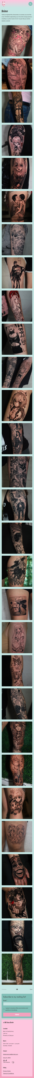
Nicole (12, 1022)
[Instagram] (4, 1060)
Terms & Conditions (8, 1073)
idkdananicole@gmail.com (10, 1054)
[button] (30, 4)
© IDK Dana (6, 1022)
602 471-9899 (7, 1057)
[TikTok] (6, 1060)
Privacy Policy (7, 1071)
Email (5, 1001)
